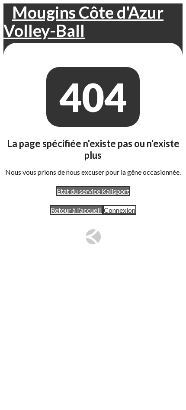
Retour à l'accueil (76, 210)
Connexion (119, 210)
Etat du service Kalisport (93, 191)
